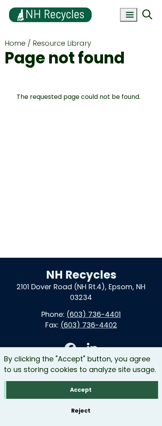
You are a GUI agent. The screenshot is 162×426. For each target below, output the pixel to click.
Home (15, 43)
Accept (81, 390)
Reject (80, 411)
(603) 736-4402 (89, 325)
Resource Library (62, 43)
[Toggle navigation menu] (128, 15)
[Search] (147, 15)
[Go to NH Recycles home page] (50, 4)
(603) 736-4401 (93, 314)
